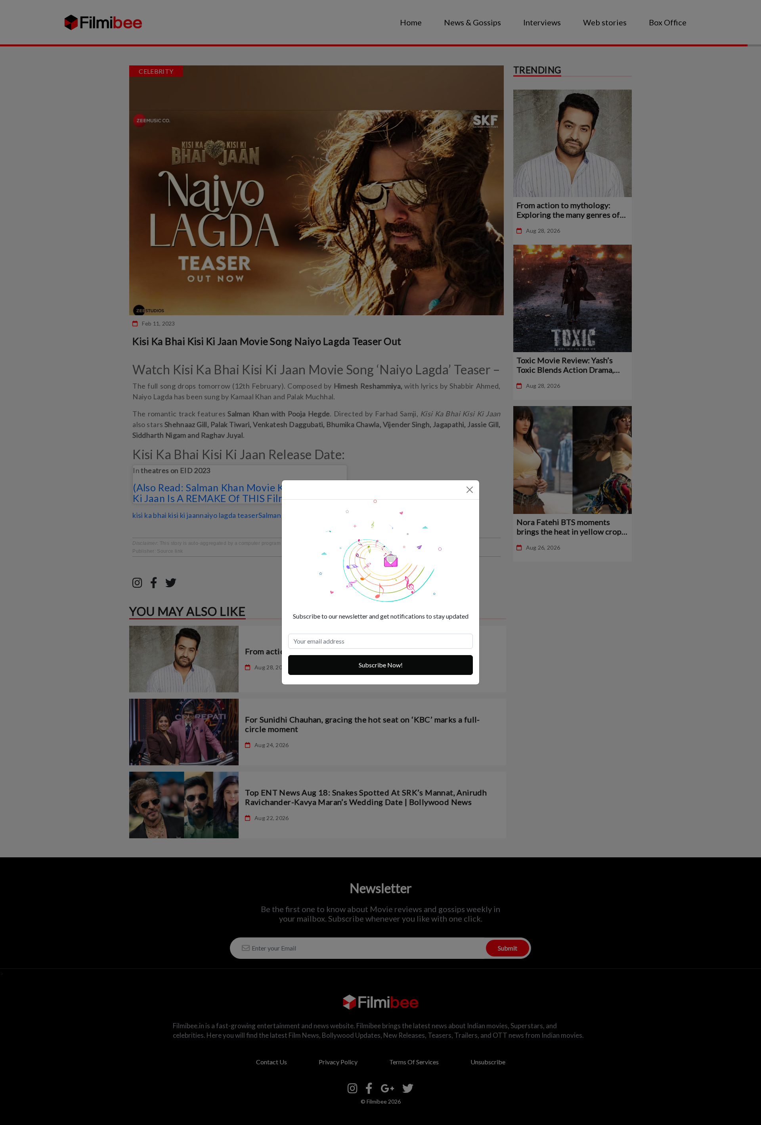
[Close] (469, 489)
